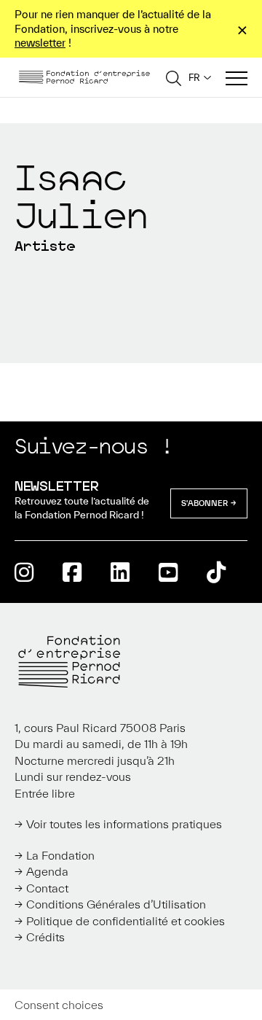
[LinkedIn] (120, 572)
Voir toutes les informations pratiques (124, 823)
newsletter (40, 42)
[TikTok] (216, 572)
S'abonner (204, 503)
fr (194, 77)
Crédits (45, 936)
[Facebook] (72, 572)
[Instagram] (24, 572)
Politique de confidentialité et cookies (125, 920)
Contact (47, 888)
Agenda (47, 871)
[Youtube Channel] (168, 572)
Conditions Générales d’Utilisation (116, 904)
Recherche (173, 77)
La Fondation (60, 855)
